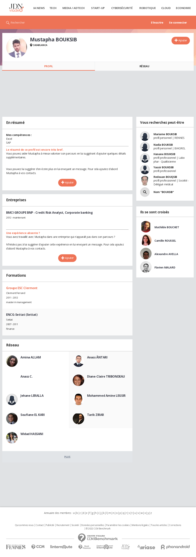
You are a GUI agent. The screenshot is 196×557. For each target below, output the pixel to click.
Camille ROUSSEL (165, 240)
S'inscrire (157, 22)
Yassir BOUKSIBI (164, 167)
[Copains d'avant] (105, 547)
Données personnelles (92, 525)
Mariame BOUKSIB (165, 134)
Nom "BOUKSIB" (164, 192)
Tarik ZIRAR (95, 415)
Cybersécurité (122, 8)
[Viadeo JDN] (125, 547)
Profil (48, 66)
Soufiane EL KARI (32, 415)
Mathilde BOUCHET (166, 227)
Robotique (147, 8)
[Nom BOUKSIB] (145, 192)
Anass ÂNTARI (97, 357)
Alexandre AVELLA (166, 254)
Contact (39, 525)
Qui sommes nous (24, 525)
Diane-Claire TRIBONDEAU (106, 376)
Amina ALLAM (30, 357)
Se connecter (178, 22)
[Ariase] (146, 547)
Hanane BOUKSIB (164, 154)
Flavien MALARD (164, 267)
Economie (183, 8)
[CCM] (37, 547)
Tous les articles (159, 525)
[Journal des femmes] (15, 547)
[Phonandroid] (175, 547)
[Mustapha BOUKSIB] (16, 47)
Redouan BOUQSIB (165, 177)
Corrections (175, 525)
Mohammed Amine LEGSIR (106, 395)
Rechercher (18, 22)
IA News (39, 8)
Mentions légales (140, 525)
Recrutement (62, 525)
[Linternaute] (61, 547)
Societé (75, 525)
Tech (52, 8)
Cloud (166, 8)
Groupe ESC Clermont (22, 288)
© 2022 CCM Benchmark (98, 528)
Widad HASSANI (31, 434)
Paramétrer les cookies (118, 525)
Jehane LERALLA (31, 395)
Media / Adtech (73, 8)
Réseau (144, 66)
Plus (67, 456)
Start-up (98, 8)
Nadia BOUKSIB (163, 144)
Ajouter (182, 40)
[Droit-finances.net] (84, 547)
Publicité (50, 525)
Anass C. (26, 376)
